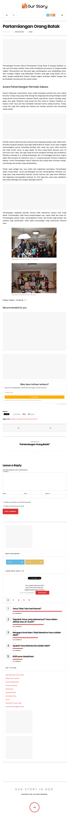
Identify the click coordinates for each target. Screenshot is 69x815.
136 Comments (17, 639)
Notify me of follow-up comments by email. (17, 502)
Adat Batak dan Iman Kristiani (14, 675)
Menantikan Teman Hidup (13, 703)
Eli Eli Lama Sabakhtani (23, 656)
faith (14, 606)
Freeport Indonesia (11, 685)
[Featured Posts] (13, 600)
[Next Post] (50, 427)
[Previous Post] (18, 427)
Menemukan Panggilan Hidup (14, 706)
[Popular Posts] (8, 600)
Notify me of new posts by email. (14, 506)
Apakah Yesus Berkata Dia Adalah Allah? (31, 646)
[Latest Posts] (18, 600)
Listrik (7, 699)
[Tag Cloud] (29, 600)
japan (30, 31)
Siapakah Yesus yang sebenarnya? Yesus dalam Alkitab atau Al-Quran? (35, 620)
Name (4, 493)
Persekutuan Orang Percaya (29, 419)
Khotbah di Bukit (10, 692)
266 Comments (17, 613)
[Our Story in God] (34, 6)
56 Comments (17, 650)
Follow (9, 562)
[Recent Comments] (24, 600)
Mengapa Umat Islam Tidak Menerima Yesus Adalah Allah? (37, 633)
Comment (6, 471)
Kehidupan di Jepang (16, 419)
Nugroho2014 (19, 31)
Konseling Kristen (10, 696)
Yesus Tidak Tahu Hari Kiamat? (27, 609)
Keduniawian (9, 689)
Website (47, 493)
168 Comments (17, 626)
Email (25, 493)
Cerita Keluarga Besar (12, 682)
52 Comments (17, 661)
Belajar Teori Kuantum (12, 678)
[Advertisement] (34, 51)
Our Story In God (34, 789)
